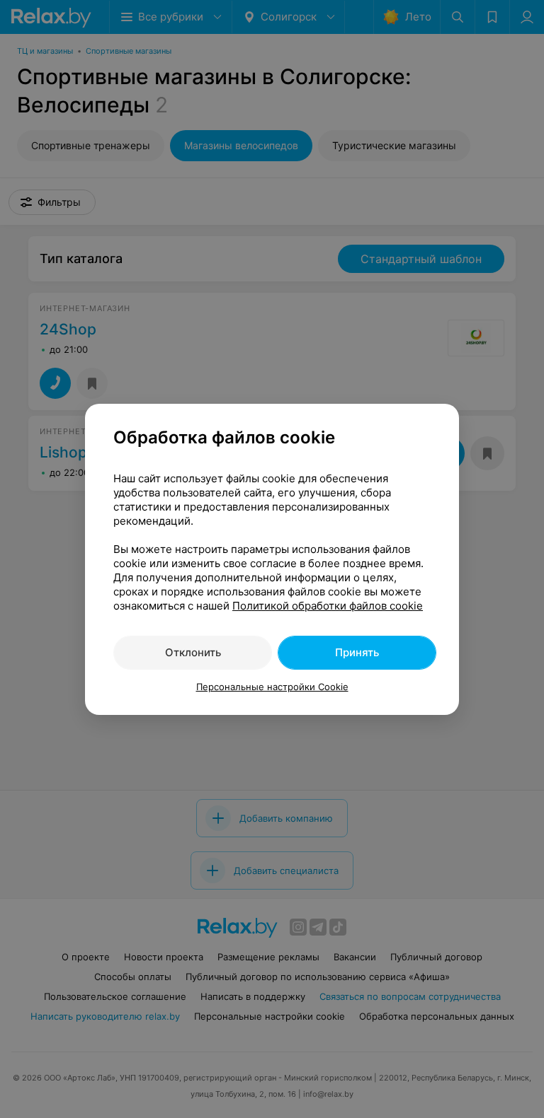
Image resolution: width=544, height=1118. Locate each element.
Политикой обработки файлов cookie (327, 605)
